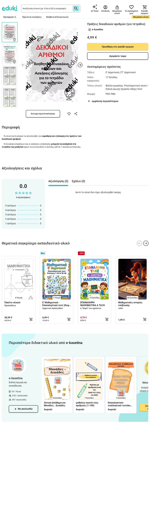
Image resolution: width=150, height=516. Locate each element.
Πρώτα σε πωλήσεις (32, 17)
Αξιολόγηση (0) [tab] (58, 181)
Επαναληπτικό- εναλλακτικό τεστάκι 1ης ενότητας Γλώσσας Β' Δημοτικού (120, 404)
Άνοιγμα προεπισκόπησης (43, 114)
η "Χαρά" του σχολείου (90, 308)
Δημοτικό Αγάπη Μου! (52, 308)
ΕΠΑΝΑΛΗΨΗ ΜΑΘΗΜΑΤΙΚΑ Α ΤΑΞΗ (92, 304)
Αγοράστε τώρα (117, 56)
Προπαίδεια (10, 305)
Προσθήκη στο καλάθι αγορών (118, 46)
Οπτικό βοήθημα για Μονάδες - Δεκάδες (55, 404)
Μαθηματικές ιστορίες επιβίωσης (130, 304)
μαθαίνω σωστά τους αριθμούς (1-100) (87, 404)
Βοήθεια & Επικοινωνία (57, 17)
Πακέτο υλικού (12, 302)
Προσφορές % (9, 17)
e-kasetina (97, 29)
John (120, 308)
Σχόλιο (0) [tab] (78, 181)
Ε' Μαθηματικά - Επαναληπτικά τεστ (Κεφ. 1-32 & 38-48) (56, 304)
